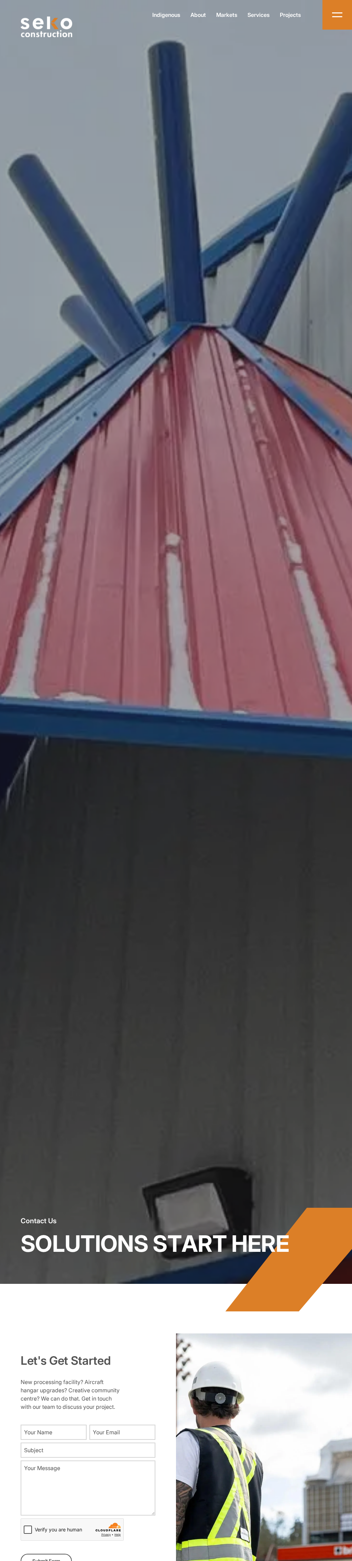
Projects (290, 14)
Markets (226, 14)
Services (259, 14)
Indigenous (166, 14)
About (198, 14)
